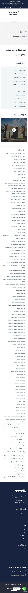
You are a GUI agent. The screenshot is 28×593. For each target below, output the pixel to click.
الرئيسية (23, 36)
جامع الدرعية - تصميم (20, 410)
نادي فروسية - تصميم (20, 350)
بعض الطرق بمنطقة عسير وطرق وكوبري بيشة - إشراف (15, 452)
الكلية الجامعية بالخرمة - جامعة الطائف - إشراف (15, 247)
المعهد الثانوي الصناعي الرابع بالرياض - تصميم (15, 284)
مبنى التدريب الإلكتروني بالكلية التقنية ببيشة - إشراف (14, 456)
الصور (24, 549)
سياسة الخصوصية (10, 588)
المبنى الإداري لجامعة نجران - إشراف (17, 157)
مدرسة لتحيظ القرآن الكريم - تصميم (18, 253)
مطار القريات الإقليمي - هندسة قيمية (17, 220)
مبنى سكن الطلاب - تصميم (19, 362)
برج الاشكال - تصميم (21, 232)
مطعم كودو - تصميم (20, 205)
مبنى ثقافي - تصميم (21, 392)
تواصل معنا (23, 529)
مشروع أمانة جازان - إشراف (19, 338)
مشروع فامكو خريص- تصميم (19, 468)
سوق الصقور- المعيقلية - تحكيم (18, 217)
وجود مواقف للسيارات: (20, 81)
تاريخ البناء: (22, 85)
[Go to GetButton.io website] (24, 591)
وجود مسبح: (22, 106)
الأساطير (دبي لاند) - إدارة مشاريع (18, 317)
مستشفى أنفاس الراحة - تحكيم (18, 208)
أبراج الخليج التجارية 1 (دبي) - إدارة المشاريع (16, 320)
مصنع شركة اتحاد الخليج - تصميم (18, 436)
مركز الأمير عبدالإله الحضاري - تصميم (17, 273)
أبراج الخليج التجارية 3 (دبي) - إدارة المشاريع (16, 326)
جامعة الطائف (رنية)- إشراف (19, 163)
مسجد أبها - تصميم (21, 404)
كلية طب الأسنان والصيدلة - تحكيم (18, 202)
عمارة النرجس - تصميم (20, 433)
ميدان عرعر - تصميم (21, 293)
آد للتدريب (24, 555)
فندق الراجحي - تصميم (20, 238)
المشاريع (24, 516)
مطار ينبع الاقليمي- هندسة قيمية (18, 199)
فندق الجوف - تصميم (20, 445)
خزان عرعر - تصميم (21, 175)
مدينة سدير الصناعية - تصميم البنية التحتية (16, 341)
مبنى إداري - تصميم (21, 347)
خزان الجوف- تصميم (21, 178)
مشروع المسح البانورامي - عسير (18, 302)
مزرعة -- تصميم (22, 401)
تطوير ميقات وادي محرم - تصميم (18, 442)
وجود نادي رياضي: (21, 102)
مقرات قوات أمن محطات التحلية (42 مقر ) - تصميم (14, 416)
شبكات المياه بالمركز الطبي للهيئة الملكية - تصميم (14, 427)
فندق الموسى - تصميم (20, 383)
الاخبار (24, 561)
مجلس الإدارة (23, 535)
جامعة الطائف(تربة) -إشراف (19, 160)
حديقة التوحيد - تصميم (20, 290)
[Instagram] (10, 7)
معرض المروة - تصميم (20, 389)
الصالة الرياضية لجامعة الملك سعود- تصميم (16, 262)
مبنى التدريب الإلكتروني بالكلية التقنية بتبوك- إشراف (14, 459)
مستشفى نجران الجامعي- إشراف (18, 226)
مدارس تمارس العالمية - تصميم (18, 259)
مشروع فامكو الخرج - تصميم (19, 465)
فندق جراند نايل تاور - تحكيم (19, 223)
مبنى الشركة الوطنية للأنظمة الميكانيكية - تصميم (14, 477)
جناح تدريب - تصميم (21, 359)
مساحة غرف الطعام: (20, 77)
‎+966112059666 (20, 500)
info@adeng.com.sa (15, 1)
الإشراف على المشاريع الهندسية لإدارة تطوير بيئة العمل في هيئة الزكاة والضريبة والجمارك (15, 184)
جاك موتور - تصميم (21, 211)
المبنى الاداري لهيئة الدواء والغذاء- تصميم (16, 276)
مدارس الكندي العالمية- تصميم (18, 250)
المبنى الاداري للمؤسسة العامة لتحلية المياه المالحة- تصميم (14, 280)
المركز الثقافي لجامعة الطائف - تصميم (17, 270)
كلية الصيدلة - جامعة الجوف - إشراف (17, 244)
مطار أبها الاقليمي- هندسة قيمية (18, 196)
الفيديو (24, 552)
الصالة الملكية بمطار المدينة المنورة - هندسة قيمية (14, 235)
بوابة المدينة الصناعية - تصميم (19, 169)
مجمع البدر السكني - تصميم (19, 344)
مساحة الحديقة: (21, 99)
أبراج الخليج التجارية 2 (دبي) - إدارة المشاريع (16, 323)
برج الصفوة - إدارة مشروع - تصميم (17, 214)
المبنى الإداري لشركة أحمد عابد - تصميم (16, 305)
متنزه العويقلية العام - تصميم (19, 296)
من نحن (24, 532)
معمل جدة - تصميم (21, 365)
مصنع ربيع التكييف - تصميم (19, 430)
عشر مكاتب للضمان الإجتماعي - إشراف (17, 462)
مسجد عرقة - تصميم (20, 407)
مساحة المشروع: (21, 91)
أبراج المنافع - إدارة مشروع (19, 311)
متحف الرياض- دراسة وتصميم (19, 181)
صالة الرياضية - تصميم (20, 377)
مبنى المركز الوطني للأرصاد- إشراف (18, 188)
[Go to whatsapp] (24, 589)
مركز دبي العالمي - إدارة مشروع (18, 314)
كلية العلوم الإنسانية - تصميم (19, 439)
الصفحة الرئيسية (22, 513)
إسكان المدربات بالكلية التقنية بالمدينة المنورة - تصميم (15, 420)
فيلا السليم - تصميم (21, 413)
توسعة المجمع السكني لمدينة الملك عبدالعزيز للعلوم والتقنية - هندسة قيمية (15, 192)
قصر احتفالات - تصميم (20, 386)
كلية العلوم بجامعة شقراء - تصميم (17, 448)
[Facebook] (25, 571)
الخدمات (24, 519)
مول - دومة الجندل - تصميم (19, 287)
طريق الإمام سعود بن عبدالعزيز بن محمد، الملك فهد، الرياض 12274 (13, 4)
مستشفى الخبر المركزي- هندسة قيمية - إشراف (15, 154)
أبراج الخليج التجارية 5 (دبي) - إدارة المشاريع (16, 332)
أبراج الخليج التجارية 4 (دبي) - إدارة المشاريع (16, 329)
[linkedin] (7, 7)
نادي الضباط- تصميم (21, 374)
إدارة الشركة (23, 538)
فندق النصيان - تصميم (20, 380)
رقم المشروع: (22, 70)
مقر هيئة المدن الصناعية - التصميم (18, 371)
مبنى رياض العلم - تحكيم (20, 474)
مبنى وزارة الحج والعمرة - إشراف (18, 241)
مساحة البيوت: (22, 74)
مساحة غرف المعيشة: (20, 95)
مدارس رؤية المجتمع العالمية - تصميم (17, 256)
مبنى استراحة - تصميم (20, 398)
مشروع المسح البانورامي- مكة (18, 166)
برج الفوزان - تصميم (21, 395)
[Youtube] (9, 7)
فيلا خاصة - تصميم (21, 308)
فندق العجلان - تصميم (20, 368)
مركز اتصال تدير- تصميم (20, 471)
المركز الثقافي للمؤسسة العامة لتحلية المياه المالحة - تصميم (14, 266)
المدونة (24, 558)
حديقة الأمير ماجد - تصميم (19, 172)
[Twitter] (12, 7)
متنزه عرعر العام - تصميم (20, 299)
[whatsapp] (5, 7)
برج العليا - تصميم (21, 229)
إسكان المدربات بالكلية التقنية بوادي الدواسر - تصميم (14, 424)
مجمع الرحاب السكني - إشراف (19, 335)
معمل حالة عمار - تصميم (20, 353)
